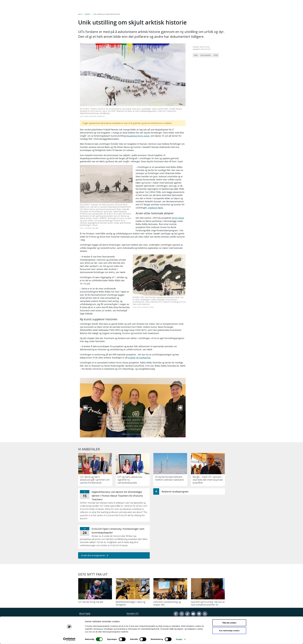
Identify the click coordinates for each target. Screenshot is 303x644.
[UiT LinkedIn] (199, 613)
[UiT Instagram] (181, 613)
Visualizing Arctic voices (137, 135)
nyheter (87, 14)
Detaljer (179, 639)
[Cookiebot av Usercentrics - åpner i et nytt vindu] (69, 639)
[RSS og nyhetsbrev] (204, 613)
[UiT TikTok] (187, 613)
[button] (85, 407)
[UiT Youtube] (193, 613)
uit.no (80, 14)
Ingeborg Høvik (155, 207)
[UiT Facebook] (175, 613)
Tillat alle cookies (229, 623)
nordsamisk (145, 357)
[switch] (122, 639)
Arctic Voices (178, 217)
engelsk (132, 357)
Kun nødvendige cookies (229, 630)
